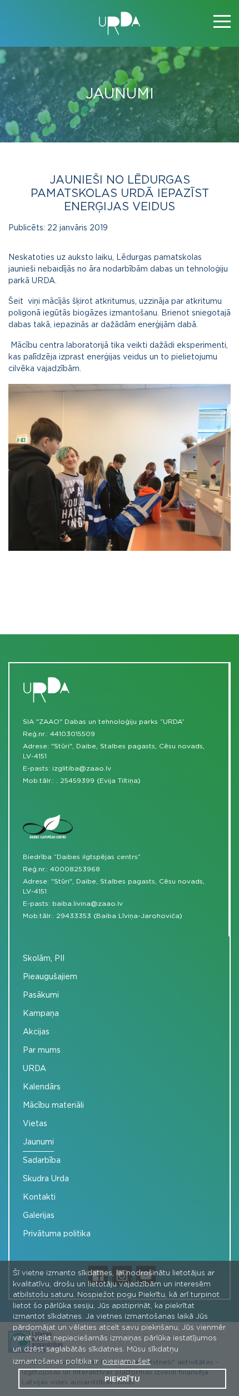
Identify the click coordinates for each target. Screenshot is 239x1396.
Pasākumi (41, 995)
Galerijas (38, 1216)
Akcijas (36, 1032)
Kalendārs (42, 1087)
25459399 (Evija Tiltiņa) (100, 780)
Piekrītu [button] (122, 1379)
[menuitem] (119, 959)
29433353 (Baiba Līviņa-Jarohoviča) (119, 915)
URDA (34, 1069)
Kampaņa (41, 1014)
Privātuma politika (57, 1234)
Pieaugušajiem (50, 977)
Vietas (35, 1124)
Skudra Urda (46, 1179)
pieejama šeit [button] (126, 1361)
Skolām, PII (43, 959)
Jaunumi (38, 1142)
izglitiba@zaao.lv (81, 768)
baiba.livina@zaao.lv (87, 903)
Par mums (42, 1050)
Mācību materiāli (53, 1105)
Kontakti (39, 1197)
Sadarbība (42, 1161)
